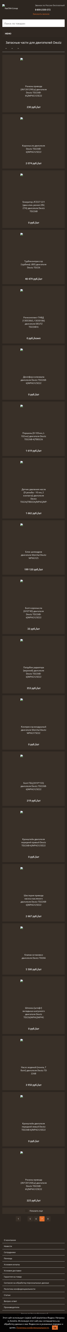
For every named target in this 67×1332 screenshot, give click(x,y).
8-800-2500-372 (43, 9)
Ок (55, 1327)
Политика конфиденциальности (32, 1327)
